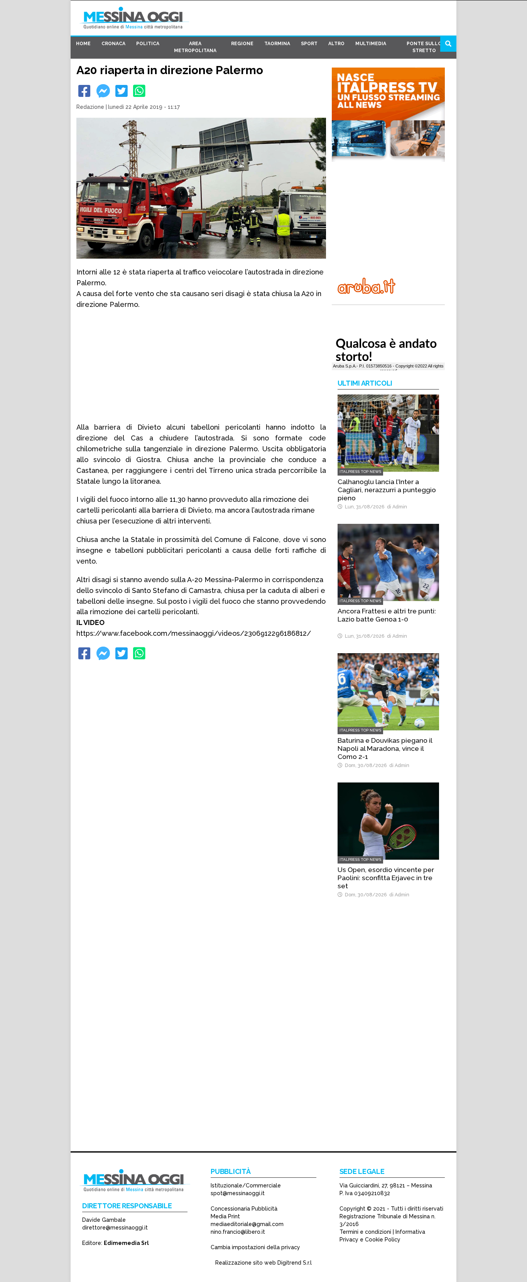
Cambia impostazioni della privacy (255, 1247)
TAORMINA (277, 43)
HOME (83, 43)
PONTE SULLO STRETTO (424, 47)
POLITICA (147, 43)
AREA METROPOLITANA (195, 47)
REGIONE (242, 43)
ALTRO (336, 43)
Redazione (90, 107)
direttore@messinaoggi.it (115, 1227)
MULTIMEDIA (370, 43)
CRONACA (113, 43)
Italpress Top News (360, 471)
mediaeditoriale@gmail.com (247, 1224)
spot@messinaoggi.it (238, 1193)
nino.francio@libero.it (238, 1232)
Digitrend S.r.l (294, 1263)
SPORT (309, 43)
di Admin (396, 507)
